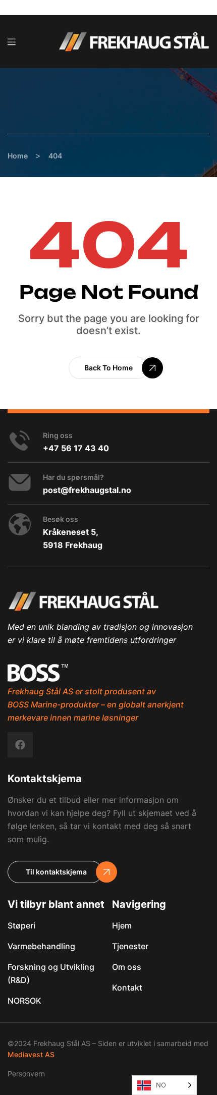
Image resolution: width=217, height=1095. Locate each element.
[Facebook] (20, 744)
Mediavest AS (31, 1054)
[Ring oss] (20, 440)
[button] (108, 368)
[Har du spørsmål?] (20, 482)
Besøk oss (60, 519)
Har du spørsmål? (73, 477)
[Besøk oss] (20, 524)
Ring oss (58, 435)
